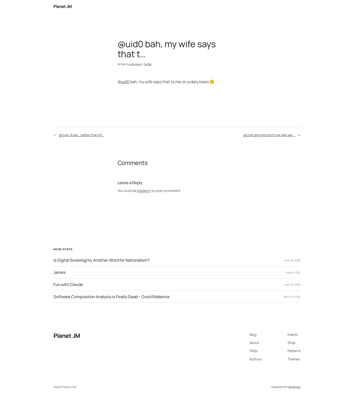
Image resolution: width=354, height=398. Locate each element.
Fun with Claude (68, 284)
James (59, 272)
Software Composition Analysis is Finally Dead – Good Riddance (111, 296)
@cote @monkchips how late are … (269, 135)
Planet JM (62, 6)
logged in (144, 190)
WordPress (294, 387)
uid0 (125, 82)
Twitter (148, 64)
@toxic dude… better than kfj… (81, 135)
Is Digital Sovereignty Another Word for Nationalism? (101, 260)
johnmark (135, 64)
